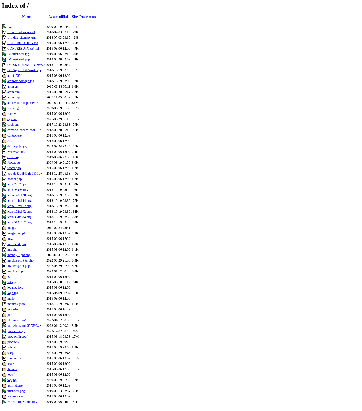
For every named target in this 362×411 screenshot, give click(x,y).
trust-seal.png (16, 391)
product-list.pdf (17, 336)
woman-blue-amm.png (22, 401)
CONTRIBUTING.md (22, 43)
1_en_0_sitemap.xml (21, 32)
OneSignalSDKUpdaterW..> (26, 64)
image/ (11, 228)
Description (87, 16)
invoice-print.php (18, 266)
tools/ (10, 374)
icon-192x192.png (19, 211)
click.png (13, 124)
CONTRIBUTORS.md (23, 48)
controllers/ (14, 135)
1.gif (10, 26)
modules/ (13, 309)
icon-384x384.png (19, 217)
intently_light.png (19, 255)
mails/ (11, 298)
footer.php (14, 168)
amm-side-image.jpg (20, 81)
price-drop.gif (16, 331)
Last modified (58, 16)
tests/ (10, 363)
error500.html (16, 151)
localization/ (15, 287)
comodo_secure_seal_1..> (24, 130)
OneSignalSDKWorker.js (24, 70)
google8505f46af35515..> (24, 173)
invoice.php (15, 271)
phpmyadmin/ (16, 320)
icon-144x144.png (19, 200)
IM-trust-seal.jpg (18, 54)
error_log (13, 157)
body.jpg (13, 108)
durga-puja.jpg (17, 146)
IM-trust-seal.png (18, 59)
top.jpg (12, 380)
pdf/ (10, 315)
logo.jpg (12, 293)
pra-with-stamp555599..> (24, 325)
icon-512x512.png (19, 222)
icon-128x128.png (19, 195)
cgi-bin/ (12, 119)
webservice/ (15, 396)
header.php (14, 179)
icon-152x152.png (19, 206)
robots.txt (13, 347)
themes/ (12, 369)
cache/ (11, 113)
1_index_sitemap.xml (21, 37)
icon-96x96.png (17, 189)
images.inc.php (17, 233)
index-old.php (16, 244)
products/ (13, 342)
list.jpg (11, 282)
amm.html (14, 92)
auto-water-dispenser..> (22, 103)
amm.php (13, 97)
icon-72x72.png (17, 184)
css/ (9, 141)
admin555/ (14, 75)
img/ (10, 238)
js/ (8, 276)
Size (75, 16)
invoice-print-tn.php (20, 260)
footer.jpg (13, 162)
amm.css (13, 86)
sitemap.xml (15, 358)
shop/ (10, 353)
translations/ (15, 385)
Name (26, 16)
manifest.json (16, 304)
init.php (12, 249)
